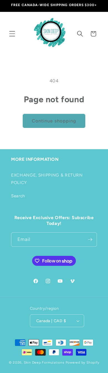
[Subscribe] (90, 239)
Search (18, 195)
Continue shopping (54, 121)
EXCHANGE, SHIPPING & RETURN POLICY (47, 178)
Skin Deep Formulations (44, 362)
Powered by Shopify (82, 362)
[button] (12, 33)
